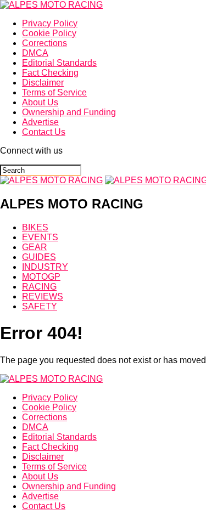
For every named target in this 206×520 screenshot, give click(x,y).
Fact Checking (50, 72)
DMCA (35, 53)
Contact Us (43, 132)
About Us (40, 102)
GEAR (34, 247)
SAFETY (39, 306)
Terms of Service (54, 92)
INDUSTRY (45, 267)
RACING (39, 286)
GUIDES (39, 257)
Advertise (40, 122)
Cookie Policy (49, 33)
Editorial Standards (59, 62)
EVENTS (40, 237)
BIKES (35, 227)
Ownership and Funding (69, 112)
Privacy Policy (49, 23)
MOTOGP (41, 276)
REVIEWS (42, 296)
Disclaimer (43, 82)
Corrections (44, 43)
